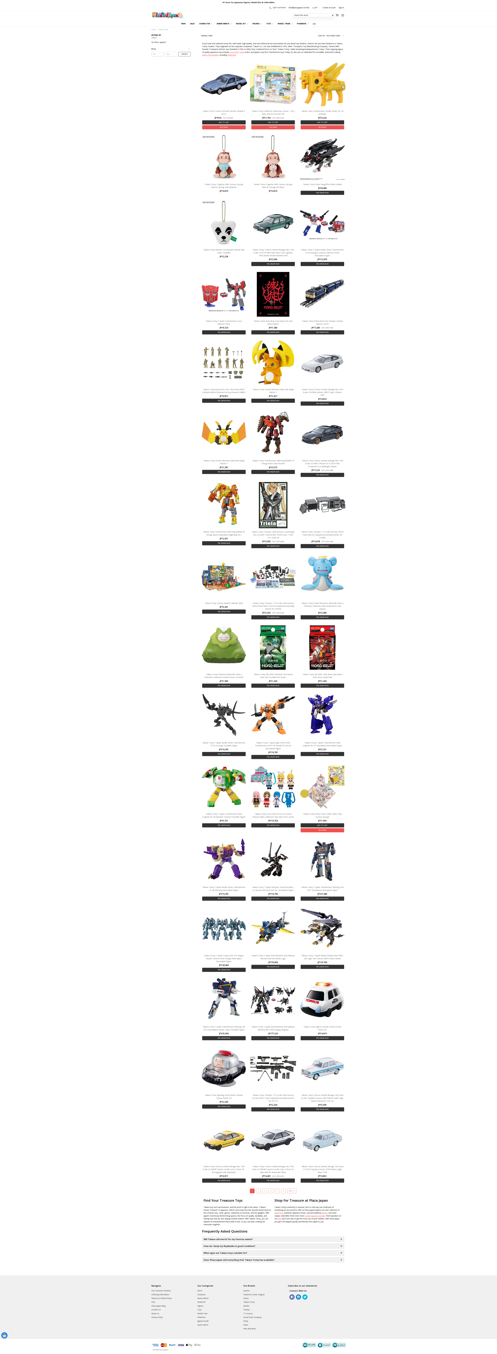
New (183, 23)
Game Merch (202, 1325)
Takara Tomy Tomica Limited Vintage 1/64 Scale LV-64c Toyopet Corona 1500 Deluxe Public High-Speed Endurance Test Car (322, 1098)
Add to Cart (224, 122)
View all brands (249, 1328)
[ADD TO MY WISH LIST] (242, 70)
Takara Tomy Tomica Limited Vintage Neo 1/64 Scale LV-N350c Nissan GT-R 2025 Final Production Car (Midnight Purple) (322, 463)
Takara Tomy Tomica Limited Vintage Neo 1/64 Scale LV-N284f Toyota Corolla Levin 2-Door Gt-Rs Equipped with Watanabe (224, 1169)
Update (184, 54)
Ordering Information (160, 1294)
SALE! (192, 23)
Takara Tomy (249, 1302)
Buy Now (224, 127)
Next (291, 1191)
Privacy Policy (157, 1317)
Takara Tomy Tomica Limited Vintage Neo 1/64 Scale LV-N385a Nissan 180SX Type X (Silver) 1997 (322, 392)
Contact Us (156, 1309)
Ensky (245, 1321)
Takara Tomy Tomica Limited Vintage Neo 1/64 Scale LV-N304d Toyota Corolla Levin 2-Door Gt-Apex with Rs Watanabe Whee (273, 1169)
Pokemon (302, 23)
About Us (155, 1313)
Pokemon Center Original (253, 1294)
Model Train (284, 23)
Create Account (329, 7)
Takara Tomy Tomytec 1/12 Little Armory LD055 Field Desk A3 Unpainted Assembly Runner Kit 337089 (322, 535)
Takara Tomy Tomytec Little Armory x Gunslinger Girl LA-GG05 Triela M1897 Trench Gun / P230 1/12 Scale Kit (273, 535)
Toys (268, 23)
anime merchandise (210, 55)
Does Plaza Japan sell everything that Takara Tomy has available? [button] (239, 1259)
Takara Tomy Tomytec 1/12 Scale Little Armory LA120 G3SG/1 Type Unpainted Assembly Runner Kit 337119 (273, 1098)
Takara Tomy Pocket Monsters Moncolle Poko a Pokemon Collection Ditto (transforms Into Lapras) (322, 606)
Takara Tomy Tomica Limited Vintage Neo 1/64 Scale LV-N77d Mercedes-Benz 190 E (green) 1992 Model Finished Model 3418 (273, 252)
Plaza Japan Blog (158, 1306)
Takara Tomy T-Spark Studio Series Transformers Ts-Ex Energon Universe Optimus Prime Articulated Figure (322, 252)
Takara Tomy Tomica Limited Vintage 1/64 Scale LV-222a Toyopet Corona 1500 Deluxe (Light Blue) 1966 (322, 1169)
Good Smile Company (252, 1317)
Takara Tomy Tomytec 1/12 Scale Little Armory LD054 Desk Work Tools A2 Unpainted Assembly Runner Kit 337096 (273, 606)
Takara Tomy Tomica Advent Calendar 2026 (224, 603)
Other (245, 1325)
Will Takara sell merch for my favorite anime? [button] (228, 1239)
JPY (316, 7)
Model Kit (241, 23)
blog (280, 1218)
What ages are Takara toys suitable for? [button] (225, 1252)
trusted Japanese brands (315, 1216)
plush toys (279, 1213)
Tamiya (246, 1309)
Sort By (321, 36)
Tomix (241, 52)
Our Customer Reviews (161, 1290)
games (324, 1213)
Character (204, 23)
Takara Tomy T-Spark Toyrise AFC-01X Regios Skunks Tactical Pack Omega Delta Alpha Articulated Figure (224, 958)
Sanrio (246, 1298)
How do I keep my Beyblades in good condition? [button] (229, 1246)
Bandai (246, 1306)
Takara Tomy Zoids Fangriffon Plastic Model (322, 184)
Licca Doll (234, 52)
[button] (332, 15)
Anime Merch (223, 23)
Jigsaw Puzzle (203, 1321)
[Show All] (314, 24)
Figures (256, 23)
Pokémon (231, 55)
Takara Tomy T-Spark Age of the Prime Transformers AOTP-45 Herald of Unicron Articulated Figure (273, 745)
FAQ (153, 1302)
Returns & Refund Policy (161, 1298)
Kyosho (246, 1290)
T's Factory (248, 1313)
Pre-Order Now (322, 193)
